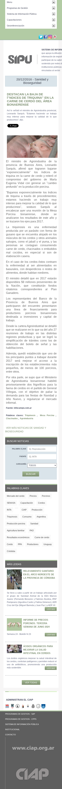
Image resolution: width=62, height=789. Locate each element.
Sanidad (34, 523)
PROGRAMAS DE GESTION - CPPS (20, 719)
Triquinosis (30, 415)
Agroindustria (26, 418)
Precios (33, 496)
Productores (32, 544)
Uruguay (48, 544)
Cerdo (10, 544)
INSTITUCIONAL (12, 729)
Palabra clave (19, 449)
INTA (9, 510)
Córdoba (11, 551)
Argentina (41, 517)
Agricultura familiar (15, 530)
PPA (20, 544)
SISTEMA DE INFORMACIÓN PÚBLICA (22, 724)
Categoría (21, 464)
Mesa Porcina (47, 415)
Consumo (27, 517)
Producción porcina (16, 523)
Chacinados (12, 418)
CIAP (24, 510)
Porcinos (46, 496)
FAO (32, 530)
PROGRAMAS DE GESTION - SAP (20, 714)
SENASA (11, 503)
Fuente (22, 456)
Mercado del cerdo (15, 496)
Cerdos (41, 503)
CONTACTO (10, 735)
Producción (37, 510)
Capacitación (26, 503)
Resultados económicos (18, 537)
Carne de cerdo (42, 537)
